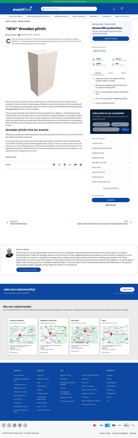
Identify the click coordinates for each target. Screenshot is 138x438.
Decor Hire (96, 167)
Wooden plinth (12, 109)
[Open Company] (111, 16)
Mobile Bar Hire (98, 158)
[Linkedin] (14, 425)
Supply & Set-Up (88, 393)
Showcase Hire (98, 177)
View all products (111, 188)
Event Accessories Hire (101, 182)
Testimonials (42, 403)
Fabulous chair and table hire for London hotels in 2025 (110, 80)
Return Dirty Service (89, 390)
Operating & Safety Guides (67, 384)
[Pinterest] (20, 425)
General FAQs (65, 375)
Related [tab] (98, 73)
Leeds (109, 397)
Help (62, 370)
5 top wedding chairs (104, 103)
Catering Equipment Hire (101, 148)
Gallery (40, 390)
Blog (14, 21)
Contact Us (111, 200)
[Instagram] (9, 425)
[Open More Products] (85, 16)
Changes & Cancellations (65, 393)
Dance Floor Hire (98, 172)
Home (8, 21)
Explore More (42, 386)
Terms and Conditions (90, 375)
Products (17, 370)
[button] (54, 164)
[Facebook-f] (4, 425)
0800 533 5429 (111, 205)
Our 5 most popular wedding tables (111, 98)
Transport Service (88, 404)
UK (108, 401)
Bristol (109, 379)
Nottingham (111, 393)
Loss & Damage (88, 386)
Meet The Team (43, 379)
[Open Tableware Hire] (69, 16)
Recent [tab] (110, 73)
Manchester (111, 386)
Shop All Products (111, 39)
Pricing (63, 388)
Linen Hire (18, 403)
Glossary (63, 379)
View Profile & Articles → (28, 270)
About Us (40, 370)
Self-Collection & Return (91, 401)
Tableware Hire (98, 153)
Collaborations (43, 393)
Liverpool (110, 390)
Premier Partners (43, 410)
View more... (14, 352)
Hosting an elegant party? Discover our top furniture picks (111, 86)
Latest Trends (24, 21)
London (109, 375)
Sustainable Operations (41, 398)
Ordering (85, 379)
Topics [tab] (123, 73)
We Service (111, 370)
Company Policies (67, 401)
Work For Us (41, 406)
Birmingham (111, 383)
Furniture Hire (97, 143)
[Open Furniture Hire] (22, 16)
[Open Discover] (98, 16)
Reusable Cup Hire (99, 163)
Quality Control (66, 398)
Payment (85, 383)
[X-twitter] (25, 425)
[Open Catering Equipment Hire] (50, 16)
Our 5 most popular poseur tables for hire (112, 93)
